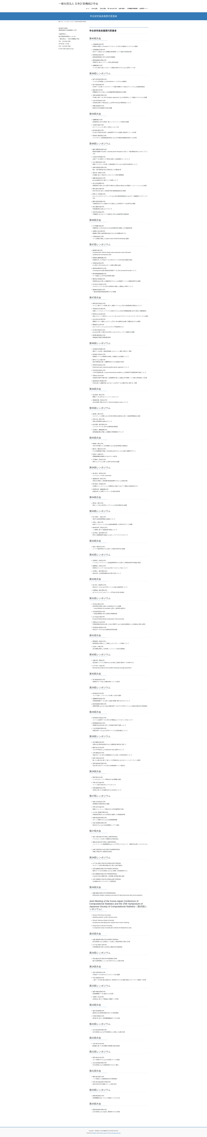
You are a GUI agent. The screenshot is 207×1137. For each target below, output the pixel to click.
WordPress (94, 1133)
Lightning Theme (103, 1133)
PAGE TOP (201, 1101)
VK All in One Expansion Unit (114, 1133)
